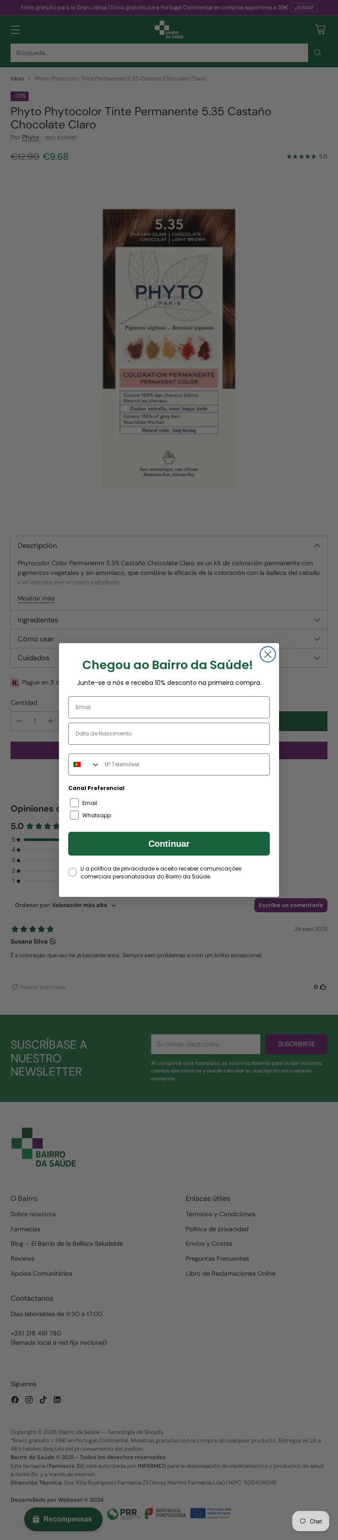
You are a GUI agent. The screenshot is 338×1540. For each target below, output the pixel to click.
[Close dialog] (268, 654)
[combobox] (84, 764)
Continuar (169, 844)
